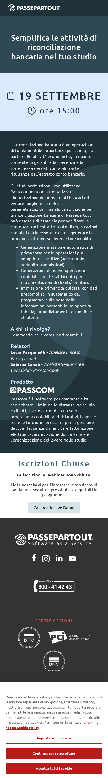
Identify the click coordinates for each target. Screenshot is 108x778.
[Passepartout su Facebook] (34, 558)
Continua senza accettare (54, 753)
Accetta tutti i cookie (54, 768)
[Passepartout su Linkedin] (59, 558)
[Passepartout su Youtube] (72, 558)
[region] (54, 730)
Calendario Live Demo (54, 507)
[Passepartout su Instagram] (46, 558)
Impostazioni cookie (54, 738)
